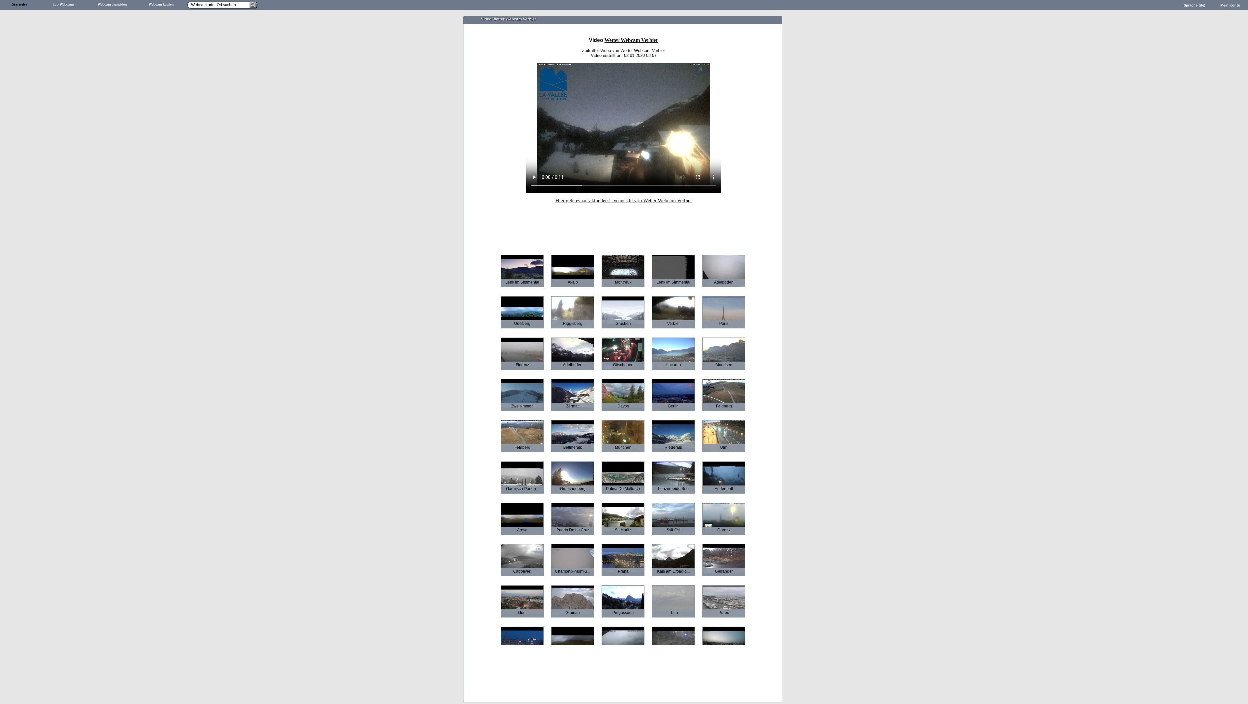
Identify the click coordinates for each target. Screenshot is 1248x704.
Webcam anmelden (112, 4)
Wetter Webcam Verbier (631, 40)
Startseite (19, 4)
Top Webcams (63, 4)
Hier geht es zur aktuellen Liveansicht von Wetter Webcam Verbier (623, 200)
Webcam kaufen (161, 4)
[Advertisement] (623, 224)
